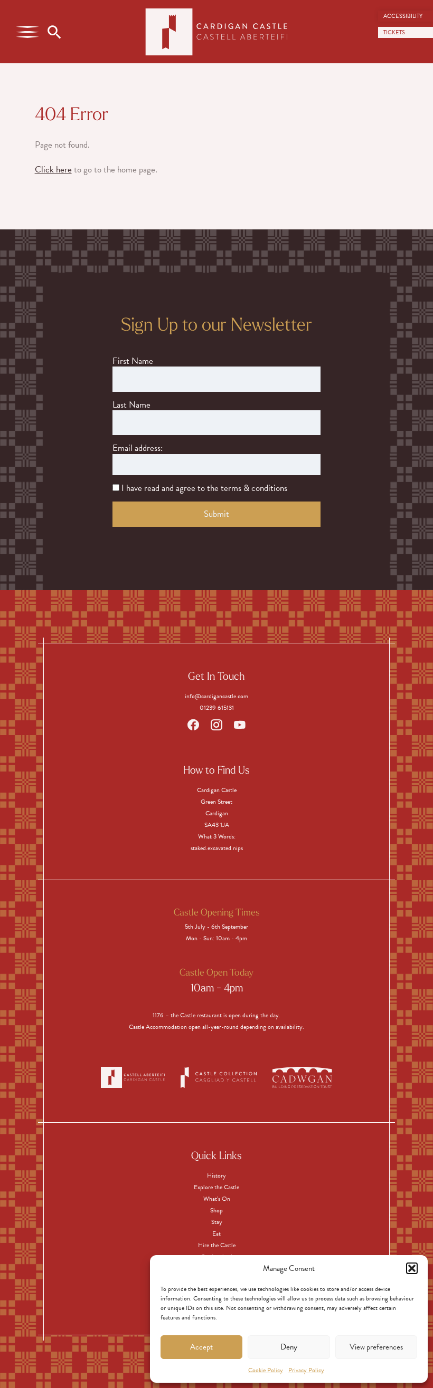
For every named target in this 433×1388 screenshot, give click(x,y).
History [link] (216, 1175)
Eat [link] (216, 1233)
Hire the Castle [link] (217, 1245)
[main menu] (27, 31)
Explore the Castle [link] (216, 1187)
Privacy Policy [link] (306, 1370)
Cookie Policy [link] (265, 1370)
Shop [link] (216, 1210)
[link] (405, 16)
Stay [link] (216, 1222)
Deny (288, 1347)
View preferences (376, 1347)
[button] (412, 1268)
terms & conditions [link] (254, 488)
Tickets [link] (394, 32)
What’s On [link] (216, 1198)
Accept (201, 1347)
